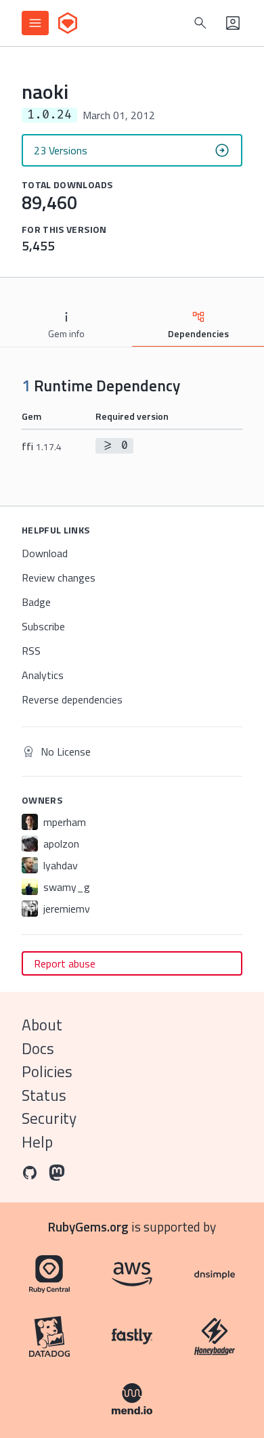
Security (49, 1118)
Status (44, 1095)
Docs (38, 1048)
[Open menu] (35, 23)
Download (45, 553)
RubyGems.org (88, 1226)
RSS (31, 650)
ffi (42, 446)
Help (37, 1142)
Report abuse (64, 963)
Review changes (58, 577)
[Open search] (200, 23)
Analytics (43, 675)
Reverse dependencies (72, 699)
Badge (36, 602)
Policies (47, 1071)
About (42, 1025)
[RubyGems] (68, 23)
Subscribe (43, 626)
